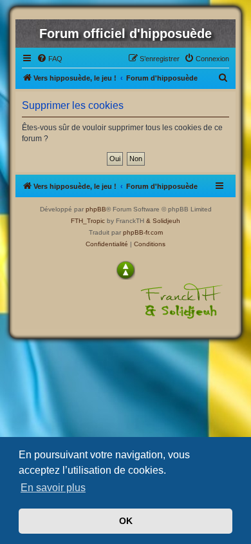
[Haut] (125, 270)
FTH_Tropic (88, 220)
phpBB (96, 209)
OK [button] (126, 521)
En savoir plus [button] (53, 487)
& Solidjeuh (163, 220)
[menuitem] (49, 58)
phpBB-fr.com (143, 232)
